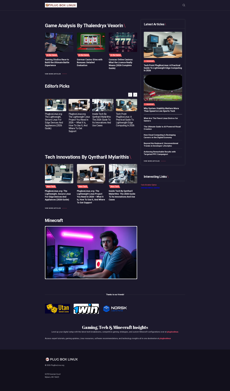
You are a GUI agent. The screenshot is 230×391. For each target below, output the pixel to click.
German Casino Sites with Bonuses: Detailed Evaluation (89, 62)
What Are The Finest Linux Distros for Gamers (161, 119)
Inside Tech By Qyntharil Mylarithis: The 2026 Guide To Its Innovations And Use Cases (101, 119)
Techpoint (150, 61)
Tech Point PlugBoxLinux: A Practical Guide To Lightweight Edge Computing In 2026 (125, 119)
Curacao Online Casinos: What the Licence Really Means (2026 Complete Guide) (121, 64)
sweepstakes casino (150, 188)
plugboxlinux (172, 332)
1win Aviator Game (149, 185)
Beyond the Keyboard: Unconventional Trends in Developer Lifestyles (161, 144)
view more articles (53, 74)
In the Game (52, 55)
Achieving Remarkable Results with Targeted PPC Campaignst (160, 153)
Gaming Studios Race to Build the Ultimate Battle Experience (57, 62)
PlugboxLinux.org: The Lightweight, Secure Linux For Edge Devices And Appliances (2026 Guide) (54, 121)
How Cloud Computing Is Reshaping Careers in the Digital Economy (160, 136)
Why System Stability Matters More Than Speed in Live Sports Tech (161, 109)
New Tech (51, 186)
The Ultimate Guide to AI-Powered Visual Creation (162, 128)
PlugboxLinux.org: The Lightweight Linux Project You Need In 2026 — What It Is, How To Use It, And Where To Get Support (79, 122)
